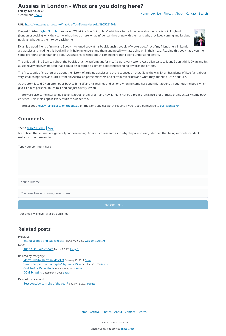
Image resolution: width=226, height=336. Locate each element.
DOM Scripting (32, 272)
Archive (156, 13)
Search (203, 13)
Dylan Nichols (48, 31)
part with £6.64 (169, 105)
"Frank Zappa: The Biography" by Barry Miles (52, 264)
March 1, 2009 (36, 128)
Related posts (34, 229)
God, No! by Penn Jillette (39, 268)
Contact (191, 13)
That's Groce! (128, 328)
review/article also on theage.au (58, 105)
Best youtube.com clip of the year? (45, 283)
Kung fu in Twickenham (38, 249)
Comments (31, 118)
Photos (168, 13)
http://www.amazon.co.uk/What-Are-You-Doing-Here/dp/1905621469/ (70, 24)
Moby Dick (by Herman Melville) (43, 260)
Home (145, 13)
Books (38, 15)
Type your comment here (34, 146)
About (179, 13)
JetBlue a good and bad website (43, 241)
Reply (50, 128)
